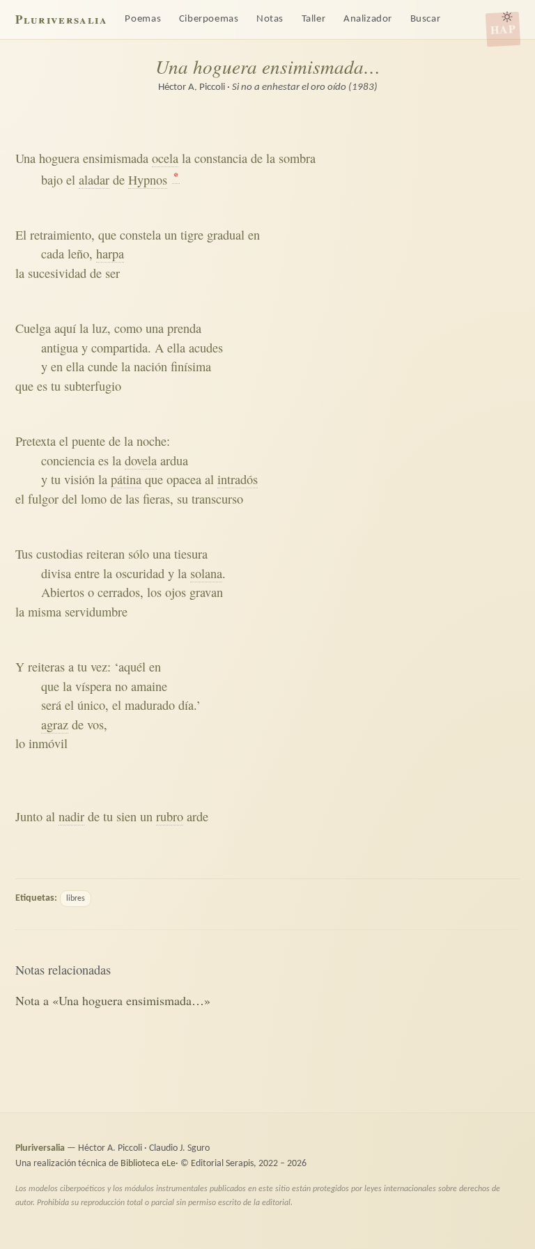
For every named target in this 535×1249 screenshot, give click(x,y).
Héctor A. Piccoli (191, 87)
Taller (314, 19)
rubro (169, 816)
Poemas (143, 19)
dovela (141, 460)
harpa (110, 253)
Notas (270, 19)
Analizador (367, 19)
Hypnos (147, 179)
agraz (54, 724)
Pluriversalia (61, 19)
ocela (165, 158)
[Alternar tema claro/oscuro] (507, 16)
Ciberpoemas (209, 19)
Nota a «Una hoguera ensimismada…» (112, 1000)
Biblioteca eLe (148, 1163)
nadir (71, 816)
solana (206, 573)
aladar (94, 179)
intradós (237, 479)
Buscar (425, 19)
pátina (126, 479)
